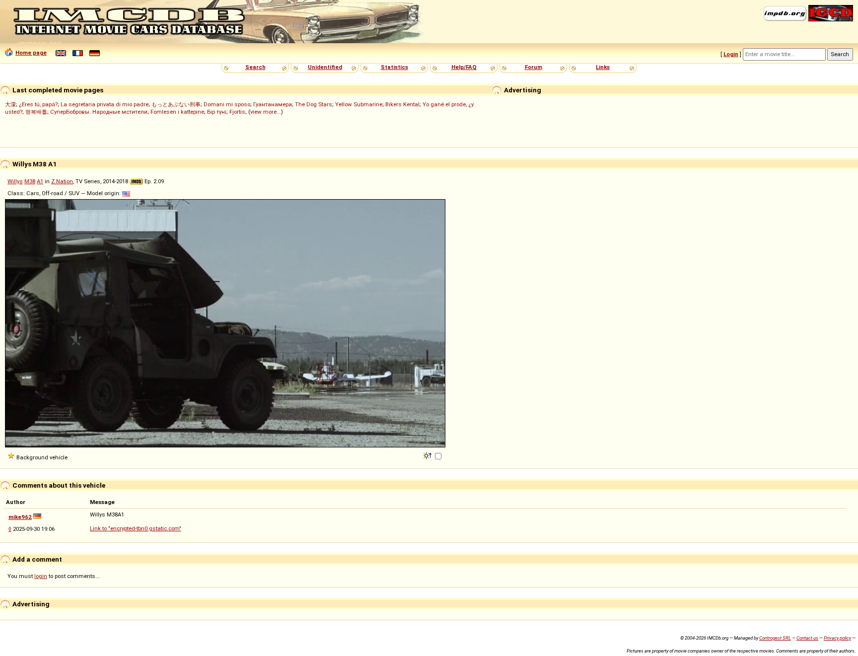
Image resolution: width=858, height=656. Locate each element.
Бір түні (216, 111)
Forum (533, 67)
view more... (265, 111)
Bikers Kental (402, 104)
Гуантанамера (272, 104)
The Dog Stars (313, 104)
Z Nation (62, 181)
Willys (15, 181)
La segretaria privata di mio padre (104, 104)
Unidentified (325, 67)
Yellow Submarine (358, 104)
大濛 (10, 104)
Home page (31, 52)
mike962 (20, 516)
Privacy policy (837, 638)
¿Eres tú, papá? (38, 104)
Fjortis (237, 111)
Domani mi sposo (227, 104)
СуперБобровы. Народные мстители (98, 111)
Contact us (807, 638)
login (40, 576)
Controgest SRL (775, 638)
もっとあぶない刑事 (176, 104)
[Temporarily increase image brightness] (428, 454)
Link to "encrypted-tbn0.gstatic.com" (135, 528)
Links (603, 67)
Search (255, 67)
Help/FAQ (464, 67)
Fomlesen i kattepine (177, 111)
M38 (29, 181)
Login (730, 54)
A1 (40, 181)
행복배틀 (36, 111)
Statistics (394, 67)
